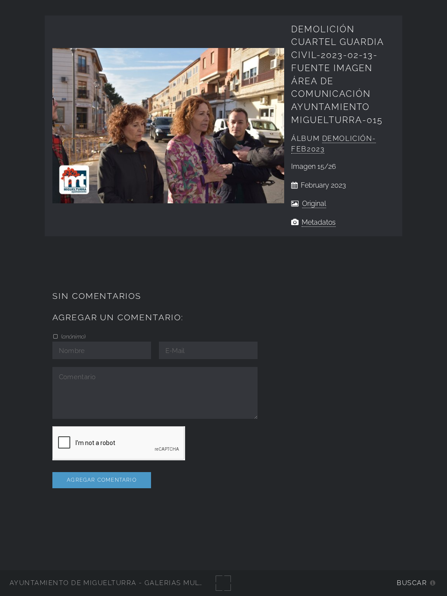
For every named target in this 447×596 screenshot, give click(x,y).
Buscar (412, 582)
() (73, 336)
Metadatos (319, 222)
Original (314, 203)
